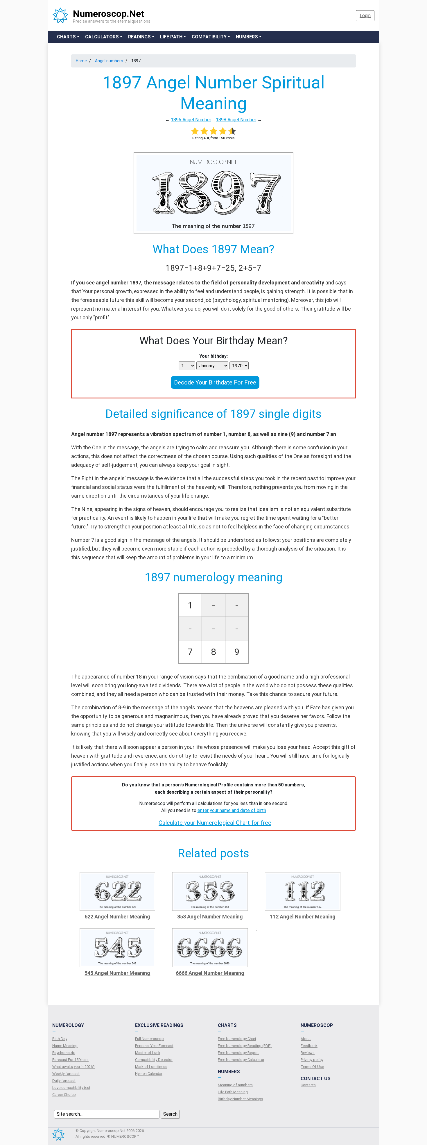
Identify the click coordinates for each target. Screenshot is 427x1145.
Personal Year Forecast (154, 1046)
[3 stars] (213, 131)
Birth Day (59, 1039)
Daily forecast (64, 1080)
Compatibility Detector (154, 1059)
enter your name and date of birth (232, 810)
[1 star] (195, 131)
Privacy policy (312, 1059)
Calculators (102, 37)
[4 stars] (222, 131)
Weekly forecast (66, 1073)
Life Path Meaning (233, 1092)
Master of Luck (147, 1052)
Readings (139, 37)
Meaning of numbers (235, 1085)
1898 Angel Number (236, 119)
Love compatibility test (71, 1087)
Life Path (171, 37)
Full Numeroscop (149, 1039)
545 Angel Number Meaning (117, 973)
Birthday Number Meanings (240, 1099)
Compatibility (209, 37)
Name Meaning (65, 1046)
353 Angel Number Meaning (210, 916)
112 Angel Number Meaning (303, 916)
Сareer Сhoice (64, 1094)
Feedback (309, 1046)
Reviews (308, 1052)
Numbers (247, 37)
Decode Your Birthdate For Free (215, 382)
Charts (66, 37)
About (306, 1039)
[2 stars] (204, 131)
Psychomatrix (63, 1052)
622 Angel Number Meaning (117, 916)
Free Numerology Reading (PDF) (245, 1046)
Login (365, 15)
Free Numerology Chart (237, 1039)
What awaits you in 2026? (73, 1066)
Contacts (308, 1085)
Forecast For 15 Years (70, 1059)
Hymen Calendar (148, 1073)
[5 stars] (232, 131)
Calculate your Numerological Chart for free (215, 822)
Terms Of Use (312, 1066)
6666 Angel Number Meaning (210, 973)
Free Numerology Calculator (241, 1059)
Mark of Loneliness (151, 1066)
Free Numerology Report (238, 1052)
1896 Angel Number (191, 119)
